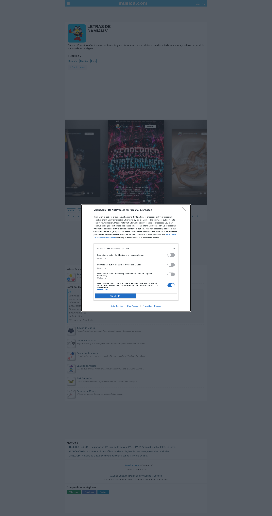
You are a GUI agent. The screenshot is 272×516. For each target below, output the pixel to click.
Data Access (132, 306)
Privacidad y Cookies (152, 306)
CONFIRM (115, 296)
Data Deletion (117, 306)
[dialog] (136, 258)
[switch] (171, 255)
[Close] (185, 210)
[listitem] (136, 248)
